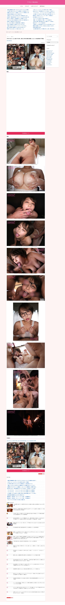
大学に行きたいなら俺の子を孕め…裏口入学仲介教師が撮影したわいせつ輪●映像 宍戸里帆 (21, 440)
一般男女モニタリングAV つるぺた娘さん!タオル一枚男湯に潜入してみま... (17, 15)
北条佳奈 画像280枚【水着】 (37, 27)
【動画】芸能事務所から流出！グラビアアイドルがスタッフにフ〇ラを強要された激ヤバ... (21, 480)
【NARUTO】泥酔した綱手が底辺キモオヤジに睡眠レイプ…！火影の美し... (43, 21)
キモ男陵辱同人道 (49, 59)
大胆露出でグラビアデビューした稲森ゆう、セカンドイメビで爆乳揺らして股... (18, 12)
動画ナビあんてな (49, 51)
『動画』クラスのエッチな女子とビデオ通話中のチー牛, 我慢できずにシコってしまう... (21, 485)
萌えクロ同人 (48, 63)
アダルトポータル (49, 55)
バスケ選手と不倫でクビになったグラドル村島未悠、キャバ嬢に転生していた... (18, 11)
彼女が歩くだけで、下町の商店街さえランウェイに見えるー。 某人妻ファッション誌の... (21, 488)
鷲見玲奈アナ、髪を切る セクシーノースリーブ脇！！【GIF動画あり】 (43, 15)
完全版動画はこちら (25, 133)
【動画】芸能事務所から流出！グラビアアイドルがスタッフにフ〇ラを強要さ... (18, 9)
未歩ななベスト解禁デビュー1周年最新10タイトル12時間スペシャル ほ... (17, 18)
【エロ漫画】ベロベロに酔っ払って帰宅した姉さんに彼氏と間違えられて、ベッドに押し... (21, 493)
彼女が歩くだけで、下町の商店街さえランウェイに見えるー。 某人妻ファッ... (44, 11)
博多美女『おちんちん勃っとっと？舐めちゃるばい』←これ (15, 28)
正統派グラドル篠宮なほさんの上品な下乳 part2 (13, 21)
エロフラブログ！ (49, 64)
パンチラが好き (48, 60)
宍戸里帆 (9, 477)
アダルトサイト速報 (49, 54)
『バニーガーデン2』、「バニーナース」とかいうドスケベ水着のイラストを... (44, 12)
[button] (57, 36)
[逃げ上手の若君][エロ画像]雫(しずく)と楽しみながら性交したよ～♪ (16, 27)
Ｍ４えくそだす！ (49, 62)
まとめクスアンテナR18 (50, 53)
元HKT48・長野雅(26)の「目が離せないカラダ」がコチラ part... (16, 24)
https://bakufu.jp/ (9, 40)
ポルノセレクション (49, 50)
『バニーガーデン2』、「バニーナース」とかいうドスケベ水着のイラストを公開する (21, 490)
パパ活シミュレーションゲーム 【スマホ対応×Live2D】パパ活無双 (42, 9)
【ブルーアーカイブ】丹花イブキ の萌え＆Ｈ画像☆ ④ (40, 18)
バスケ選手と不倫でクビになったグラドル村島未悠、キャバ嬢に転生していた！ (20, 483)
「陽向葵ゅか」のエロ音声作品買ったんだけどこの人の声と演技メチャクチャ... (44, 24)
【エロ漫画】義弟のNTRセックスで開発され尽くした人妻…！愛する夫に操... (44, 28)
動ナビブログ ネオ (49, 58)
